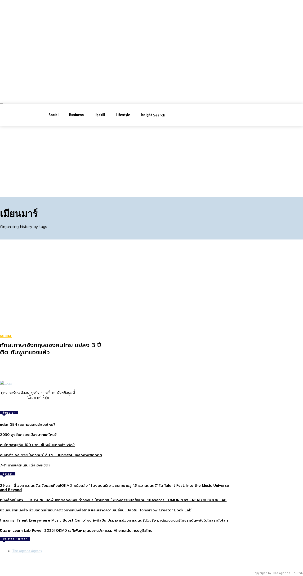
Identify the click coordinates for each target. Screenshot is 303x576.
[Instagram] (34, 405)
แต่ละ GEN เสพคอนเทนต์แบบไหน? (27, 424)
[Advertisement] (151, 161)
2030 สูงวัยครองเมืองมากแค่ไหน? (28, 434)
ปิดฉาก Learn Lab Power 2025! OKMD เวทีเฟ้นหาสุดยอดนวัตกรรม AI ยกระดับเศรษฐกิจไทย (76, 530)
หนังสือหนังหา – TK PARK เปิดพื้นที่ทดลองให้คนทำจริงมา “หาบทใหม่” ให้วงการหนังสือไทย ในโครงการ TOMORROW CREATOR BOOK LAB (113, 500)
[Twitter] (48, 405)
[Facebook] (28, 405)
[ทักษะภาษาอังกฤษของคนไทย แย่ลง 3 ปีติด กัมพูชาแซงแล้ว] (51, 289)
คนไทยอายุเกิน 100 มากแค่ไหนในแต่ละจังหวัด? (37, 445)
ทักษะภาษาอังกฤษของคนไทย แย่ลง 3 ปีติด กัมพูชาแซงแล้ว (50, 349)
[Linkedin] (41, 405)
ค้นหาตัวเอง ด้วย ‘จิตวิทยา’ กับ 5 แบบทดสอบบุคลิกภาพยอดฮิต (51, 455)
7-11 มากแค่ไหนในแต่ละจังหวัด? (25, 465)
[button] (163, 115)
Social (6, 336)
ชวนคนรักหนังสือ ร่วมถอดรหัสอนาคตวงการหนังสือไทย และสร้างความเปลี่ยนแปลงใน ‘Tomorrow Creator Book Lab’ (96, 510)
